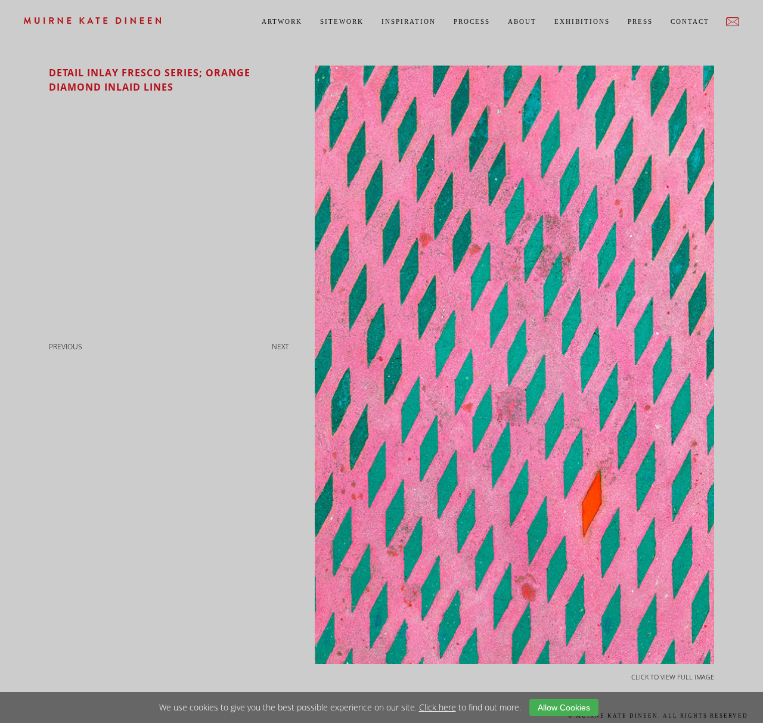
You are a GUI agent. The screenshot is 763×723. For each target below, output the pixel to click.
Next (280, 347)
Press (640, 21)
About (522, 21)
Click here (437, 707)
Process (472, 21)
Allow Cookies (564, 707)
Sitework (342, 21)
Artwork (282, 21)
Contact (690, 21)
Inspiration (409, 21)
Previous (65, 347)
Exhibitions (582, 21)
